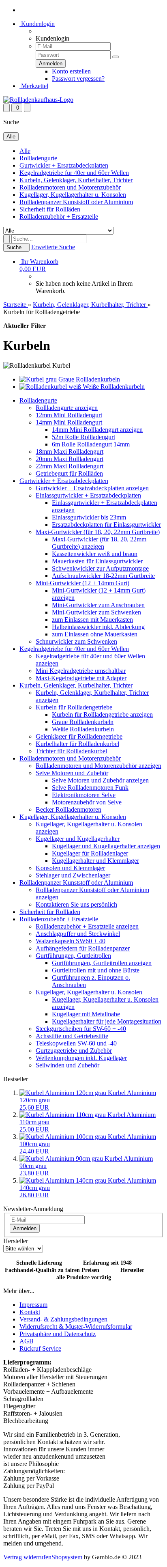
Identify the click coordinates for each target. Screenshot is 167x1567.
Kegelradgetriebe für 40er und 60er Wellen (74, 172)
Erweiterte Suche (53, 247)
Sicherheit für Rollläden (49, 209)
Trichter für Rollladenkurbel (71, 751)
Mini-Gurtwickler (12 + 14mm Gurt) (82, 583)
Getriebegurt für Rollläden (69, 473)
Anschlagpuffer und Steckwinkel (78, 933)
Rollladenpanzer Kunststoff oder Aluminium (76, 201)
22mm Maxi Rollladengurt (69, 466)
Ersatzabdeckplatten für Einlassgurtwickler (106, 524)
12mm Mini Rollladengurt (69, 415)
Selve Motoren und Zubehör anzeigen (100, 780)
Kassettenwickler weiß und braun (94, 553)
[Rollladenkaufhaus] (38, 99)
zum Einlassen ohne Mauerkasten (94, 634)
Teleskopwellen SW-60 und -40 (76, 1043)
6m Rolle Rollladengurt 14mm (91, 444)
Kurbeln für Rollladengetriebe (74, 707)
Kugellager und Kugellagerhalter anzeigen (106, 846)
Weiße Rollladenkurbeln (83, 729)
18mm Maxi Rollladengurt (69, 451)
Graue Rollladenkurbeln (82, 721)
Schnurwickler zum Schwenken (76, 641)
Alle (24, 150)
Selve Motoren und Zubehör (72, 772)
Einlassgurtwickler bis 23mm (89, 517)
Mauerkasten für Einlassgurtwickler (97, 561)
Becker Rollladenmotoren (68, 809)
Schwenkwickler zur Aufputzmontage (100, 568)
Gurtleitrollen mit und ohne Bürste (95, 970)
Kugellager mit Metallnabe (86, 1014)
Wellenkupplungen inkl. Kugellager (81, 1057)
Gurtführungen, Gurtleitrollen (73, 955)
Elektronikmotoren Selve (84, 794)
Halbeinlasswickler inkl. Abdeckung (98, 626)
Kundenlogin (37, 23)
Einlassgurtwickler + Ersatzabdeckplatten (88, 495)
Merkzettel (33, 85)
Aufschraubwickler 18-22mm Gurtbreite (103, 575)
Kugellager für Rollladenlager (90, 853)
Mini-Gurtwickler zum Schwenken (96, 612)
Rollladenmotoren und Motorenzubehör (70, 187)
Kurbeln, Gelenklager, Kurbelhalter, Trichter (76, 180)
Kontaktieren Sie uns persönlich (76, 904)
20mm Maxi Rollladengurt (69, 458)
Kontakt (29, 1311)
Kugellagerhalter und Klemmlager (95, 860)
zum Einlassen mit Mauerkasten (92, 619)
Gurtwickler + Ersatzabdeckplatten (63, 165)
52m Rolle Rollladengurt (83, 436)
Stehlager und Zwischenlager (73, 875)
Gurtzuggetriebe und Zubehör (74, 1050)
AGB (26, 1341)
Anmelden (24, 1228)
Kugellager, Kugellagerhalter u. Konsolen (72, 194)
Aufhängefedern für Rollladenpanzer (83, 948)
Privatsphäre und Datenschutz (57, 1333)
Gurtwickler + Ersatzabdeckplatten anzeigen (92, 488)
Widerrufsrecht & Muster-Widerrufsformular (75, 1326)
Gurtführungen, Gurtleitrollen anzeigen (102, 962)
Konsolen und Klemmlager (70, 867)
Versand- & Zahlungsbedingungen (63, 1319)
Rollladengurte (38, 158)
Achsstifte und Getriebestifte (72, 1035)
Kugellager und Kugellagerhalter (78, 838)
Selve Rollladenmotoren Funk (90, 787)
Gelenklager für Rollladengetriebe (79, 736)
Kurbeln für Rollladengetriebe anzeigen (102, 714)
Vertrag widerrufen (27, 1557)
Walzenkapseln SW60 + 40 (70, 941)
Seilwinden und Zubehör (67, 1065)
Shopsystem (66, 1557)
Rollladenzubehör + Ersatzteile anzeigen (87, 926)
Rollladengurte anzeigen (67, 407)
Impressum (33, 1304)
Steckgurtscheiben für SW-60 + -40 (81, 1028)
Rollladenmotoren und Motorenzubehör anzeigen (98, 765)
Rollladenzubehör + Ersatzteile (58, 216)
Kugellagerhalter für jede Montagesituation (106, 1021)
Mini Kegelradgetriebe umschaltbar (81, 670)
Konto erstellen (71, 71)
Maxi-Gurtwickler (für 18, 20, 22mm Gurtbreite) (98, 531)
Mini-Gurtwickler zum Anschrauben (98, 604)
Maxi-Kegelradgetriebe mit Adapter (81, 678)
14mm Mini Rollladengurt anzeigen (97, 429)
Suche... (16, 247)
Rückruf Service (40, 1348)
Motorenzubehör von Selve (87, 802)
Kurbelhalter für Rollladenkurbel (77, 743)
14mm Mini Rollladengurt (69, 422)
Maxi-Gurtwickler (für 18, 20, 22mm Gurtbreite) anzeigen (99, 543)
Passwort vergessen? (78, 78)
